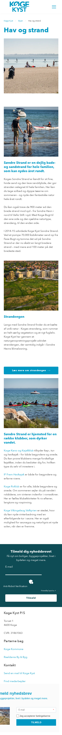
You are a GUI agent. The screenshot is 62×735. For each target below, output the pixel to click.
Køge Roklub (11, 486)
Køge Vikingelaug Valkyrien (20, 510)
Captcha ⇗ (48, 591)
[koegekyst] (19, 6)
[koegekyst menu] (54, 7)
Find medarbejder (15, 681)
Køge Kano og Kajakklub (19, 450)
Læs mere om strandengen (29, 370)
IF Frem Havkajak (14, 474)
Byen (20, 20)
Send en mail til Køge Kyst (19, 673)
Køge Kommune (13, 649)
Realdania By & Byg (15, 657)
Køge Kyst (8, 20)
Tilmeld (31, 598)
